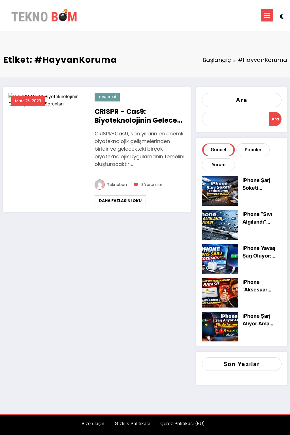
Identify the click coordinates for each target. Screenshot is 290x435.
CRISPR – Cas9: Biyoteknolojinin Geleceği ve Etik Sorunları (139, 116)
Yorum (218, 164)
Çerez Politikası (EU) (182, 423)
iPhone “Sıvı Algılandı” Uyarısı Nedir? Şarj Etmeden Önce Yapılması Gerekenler (261, 218)
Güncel (218, 149)
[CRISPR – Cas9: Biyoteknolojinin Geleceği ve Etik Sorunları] (47, 100)
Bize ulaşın (93, 423)
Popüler (253, 149)
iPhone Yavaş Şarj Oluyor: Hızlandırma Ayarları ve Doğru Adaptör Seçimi (260, 252)
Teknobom (118, 184)
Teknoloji (107, 97)
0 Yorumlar (151, 184)
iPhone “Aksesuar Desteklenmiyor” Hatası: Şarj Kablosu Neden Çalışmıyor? (261, 286)
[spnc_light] (282, 15)
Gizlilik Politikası (132, 423)
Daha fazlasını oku (120, 201)
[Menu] (267, 15)
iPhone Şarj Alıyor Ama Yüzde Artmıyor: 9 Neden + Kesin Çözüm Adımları (262, 320)
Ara (242, 100)
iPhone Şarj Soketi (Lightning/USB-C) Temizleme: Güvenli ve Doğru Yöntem (261, 184)
